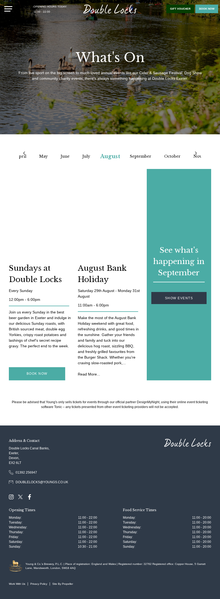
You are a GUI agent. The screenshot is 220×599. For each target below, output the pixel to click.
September (140, 156)
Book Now (37, 374)
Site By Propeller (62, 583)
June (65, 156)
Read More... (89, 374)
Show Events (179, 298)
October (172, 156)
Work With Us (17, 583)
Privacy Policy (38, 583)
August (110, 156)
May (43, 156)
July (86, 156)
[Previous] (24, 153)
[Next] (195, 153)
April (21, 156)
